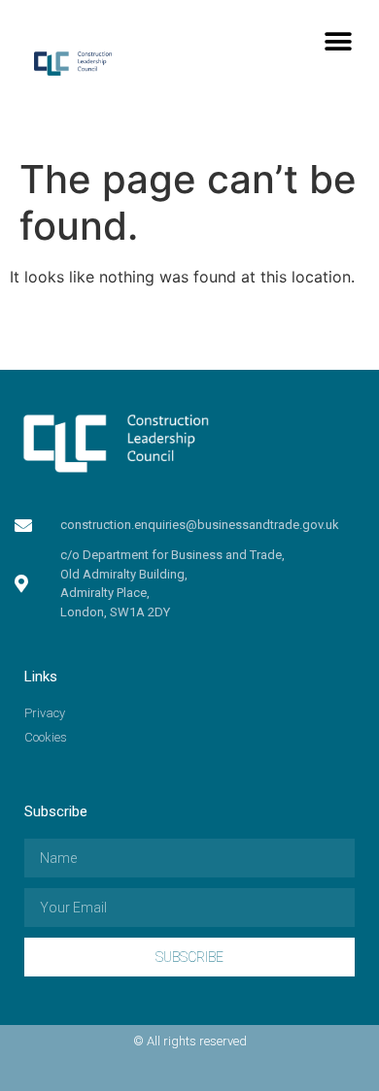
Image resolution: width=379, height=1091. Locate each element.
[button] (338, 41)
